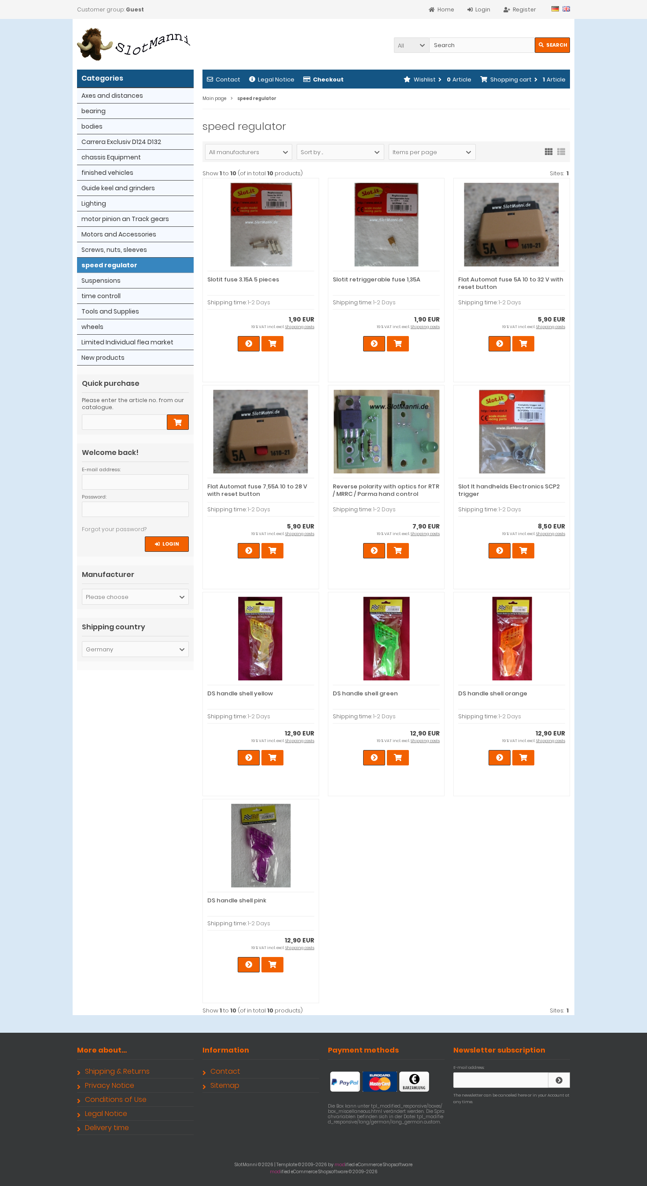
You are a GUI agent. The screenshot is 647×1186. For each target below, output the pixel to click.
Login (167, 544)
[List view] (561, 151)
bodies (92, 126)
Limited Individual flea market (127, 342)
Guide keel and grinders (118, 188)
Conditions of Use (116, 1099)
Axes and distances (112, 95)
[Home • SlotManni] (135, 44)
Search (553, 45)
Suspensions (101, 280)
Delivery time (107, 1128)
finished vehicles (107, 172)
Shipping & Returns (117, 1071)
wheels (92, 326)
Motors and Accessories (118, 234)
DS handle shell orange (492, 693)
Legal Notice (276, 79)
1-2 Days (259, 302)
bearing (93, 111)
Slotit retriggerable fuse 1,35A (376, 279)
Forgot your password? (114, 529)
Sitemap (224, 1085)
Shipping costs (299, 326)
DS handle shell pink (236, 900)
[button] (411, 45)
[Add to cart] (177, 422)
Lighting (93, 203)
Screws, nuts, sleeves (114, 249)
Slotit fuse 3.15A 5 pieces (243, 279)
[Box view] (549, 151)
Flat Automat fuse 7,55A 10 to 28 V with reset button (257, 490)
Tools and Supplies (110, 311)
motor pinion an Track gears (125, 218)
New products (103, 357)
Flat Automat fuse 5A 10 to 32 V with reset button (510, 283)
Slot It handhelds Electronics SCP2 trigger (509, 490)
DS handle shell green (365, 693)
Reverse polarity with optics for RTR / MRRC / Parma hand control (386, 490)
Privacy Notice (109, 1085)
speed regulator (109, 265)
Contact (228, 79)
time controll (101, 296)
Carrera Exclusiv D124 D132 (121, 141)
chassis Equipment (111, 157)
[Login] (559, 1080)
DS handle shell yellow (240, 693)
